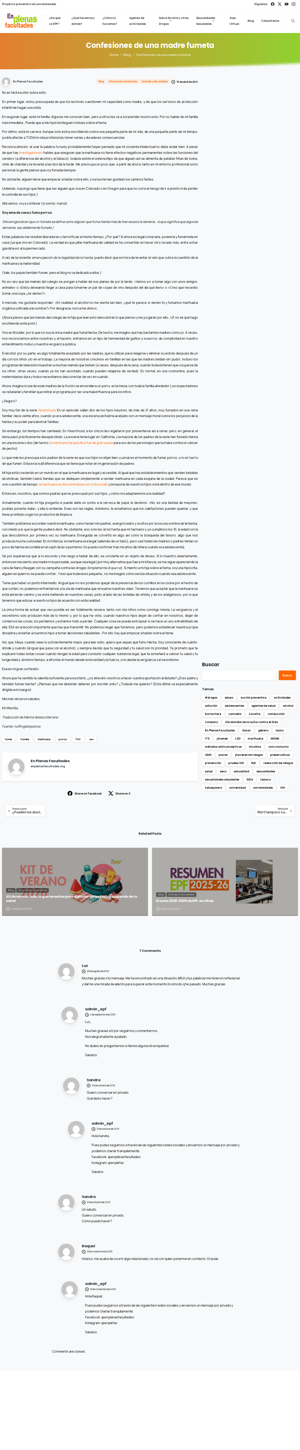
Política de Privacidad (209, 1440)
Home (114, 55)
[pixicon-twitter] (241, 1401)
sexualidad (241, 771)
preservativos (280, 755)
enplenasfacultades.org (48, 766)
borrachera (213, 714)
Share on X (122, 793)
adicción (211, 706)
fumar (8, 739)
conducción (276, 714)
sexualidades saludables (222, 779)
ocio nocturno (278, 747)
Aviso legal (183, 1440)
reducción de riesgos (278, 763)
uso (91, 739)
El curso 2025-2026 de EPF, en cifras (184, 901)
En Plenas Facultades (220, 730)
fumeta (24, 739)
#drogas (211, 697)
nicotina (255, 747)
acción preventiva (254, 697)
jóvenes (222, 738)
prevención (213, 763)
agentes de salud (263, 706)
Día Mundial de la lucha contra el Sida (251, 722)
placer (223, 755)
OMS (208, 755)
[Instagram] (293, 4)
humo (280, 730)
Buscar (210, 664)
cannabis (234, 714)
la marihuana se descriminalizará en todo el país (73, 484)
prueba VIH (236, 763)
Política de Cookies (242, 1440)
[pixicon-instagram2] (250, 1401)
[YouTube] (286, 4)
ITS (207, 738)
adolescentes (234, 706)
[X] (279, 4)
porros (63, 739)
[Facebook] (272, 4)
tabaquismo (213, 787)
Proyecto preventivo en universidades (29, 4)
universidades (263, 787)
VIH (282, 787)
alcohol (288, 706)
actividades (282, 697)
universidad (237, 787)
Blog (127, 55)
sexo (223, 771)
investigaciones (30, 152)
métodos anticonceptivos (223, 747)
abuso (229, 697)
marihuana (44, 739)
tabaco (265, 779)
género (263, 730)
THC (78, 739)
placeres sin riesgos (249, 755)
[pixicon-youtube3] (259, 1401)
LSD (238, 738)
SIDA (250, 779)
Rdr (253, 763)
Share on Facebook (88, 793)
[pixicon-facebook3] (231, 1401)
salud (208, 771)
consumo (211, 722)
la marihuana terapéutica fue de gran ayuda (81, 442)
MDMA (275, 738)
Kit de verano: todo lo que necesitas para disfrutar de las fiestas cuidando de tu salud (71, 899)
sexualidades (266, 771)
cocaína (254, 714)
